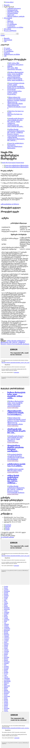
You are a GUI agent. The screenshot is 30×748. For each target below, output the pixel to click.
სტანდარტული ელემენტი (15, 27)
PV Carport (10, 22)
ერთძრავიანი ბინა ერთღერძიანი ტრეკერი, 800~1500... (16, 431)
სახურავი (10, 21)
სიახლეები (10, 15)
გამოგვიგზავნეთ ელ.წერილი (10, 204)
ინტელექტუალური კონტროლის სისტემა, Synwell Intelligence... (15, 412)
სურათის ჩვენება (12, 13)
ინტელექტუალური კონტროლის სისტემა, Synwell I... (16, 106)
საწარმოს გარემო (13, 11)
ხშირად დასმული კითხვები (15, 16)
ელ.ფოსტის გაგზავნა (7, 537)
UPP (8, 19)
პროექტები (7, 29)
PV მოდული (11, 25)
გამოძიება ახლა (6, 510)
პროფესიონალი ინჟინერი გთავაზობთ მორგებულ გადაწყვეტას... (15, 448)
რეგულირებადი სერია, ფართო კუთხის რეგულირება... (14, 92)
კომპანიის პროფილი (14, 8)
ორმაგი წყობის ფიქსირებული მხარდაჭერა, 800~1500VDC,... (16, 139)
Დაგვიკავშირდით (10, 30)
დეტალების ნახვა (12, 407)
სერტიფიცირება (12, 10)
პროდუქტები (8, 18)
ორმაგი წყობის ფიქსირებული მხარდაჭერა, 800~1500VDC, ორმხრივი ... (13, 479)
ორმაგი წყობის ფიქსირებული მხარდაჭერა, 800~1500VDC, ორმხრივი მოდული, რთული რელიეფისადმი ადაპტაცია (15, 342)
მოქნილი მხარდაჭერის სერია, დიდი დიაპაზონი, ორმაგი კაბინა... (16, 395)
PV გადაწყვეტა (12, 24)
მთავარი (7, 5)
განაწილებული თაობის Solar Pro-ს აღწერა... (16, 465)
